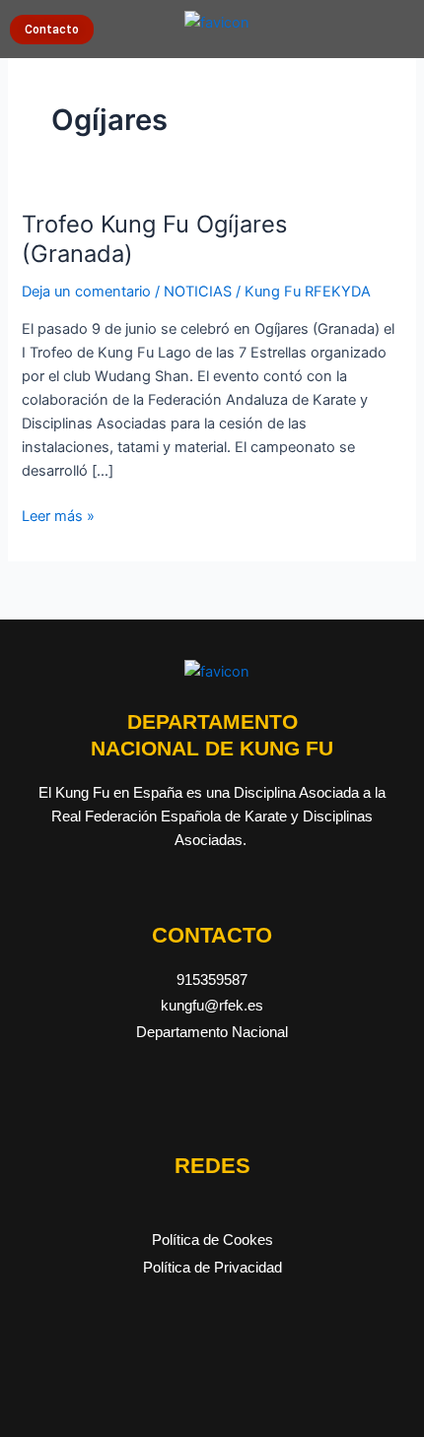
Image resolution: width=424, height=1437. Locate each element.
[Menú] (399, 24)
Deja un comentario (86, 291)
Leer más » (58, 514)
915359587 (212, 980)
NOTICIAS (198, 291)
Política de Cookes (212, 1240)
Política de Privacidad (212, 1267)
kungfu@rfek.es (212, 1005)
